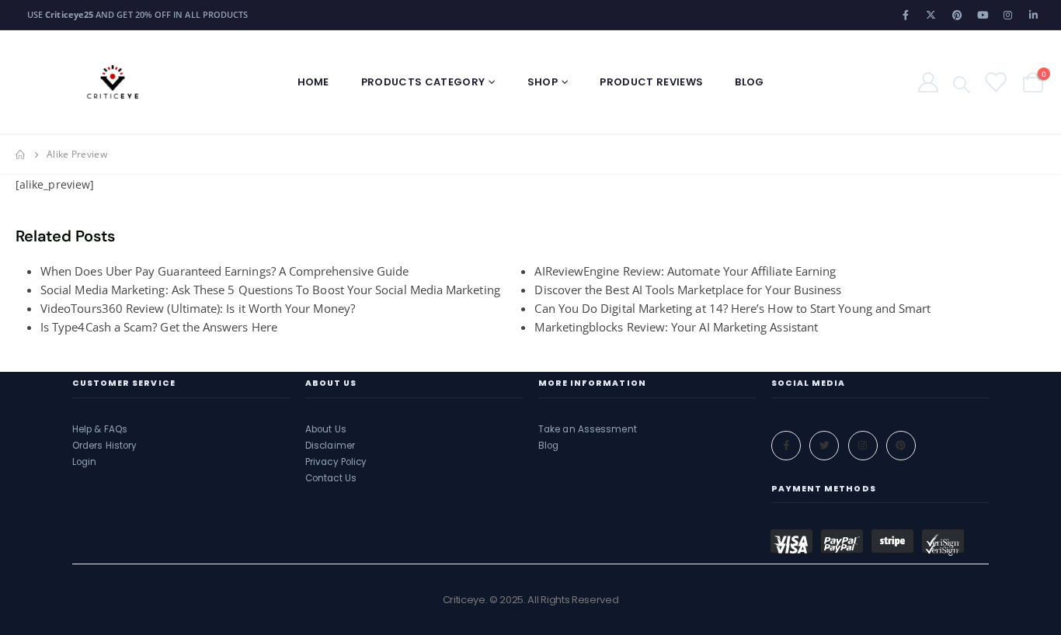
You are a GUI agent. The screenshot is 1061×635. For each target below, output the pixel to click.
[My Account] (928, 81)
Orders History (104, 445)
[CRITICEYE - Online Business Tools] (113, 82)
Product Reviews (651, 82)
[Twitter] (824, 445)
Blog (749, 82)
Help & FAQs (99, 429)
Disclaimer (330, 445)
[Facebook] (906, 15)
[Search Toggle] (961, 83)
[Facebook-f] (786, 445)
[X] (931, 15)
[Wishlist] (995, 81)
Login (84, 462)
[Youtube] (982, 15)
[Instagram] (1008, 15)
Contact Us (331, 478)
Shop (542, 82)
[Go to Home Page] (20, 154)
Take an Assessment (587, 429)
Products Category (423, 82)
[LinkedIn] (1034, 15)
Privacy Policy (336, 462)
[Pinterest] (957, 15)
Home (313, 82)
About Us (325, 429)
